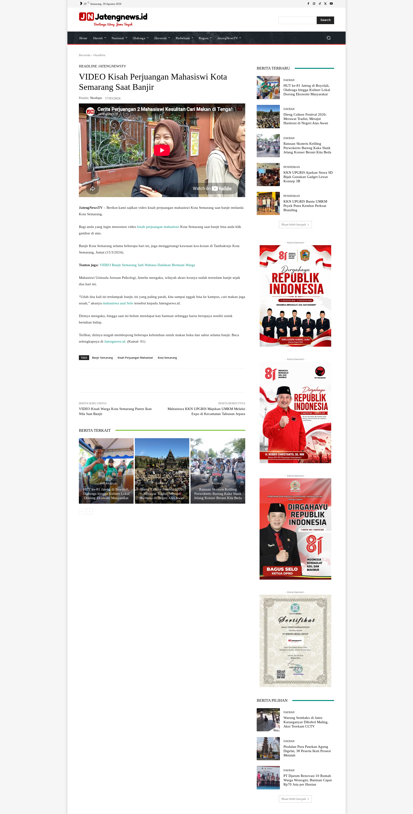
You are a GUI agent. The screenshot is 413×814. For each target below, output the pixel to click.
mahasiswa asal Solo (118, 303)
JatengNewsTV (112, 66)
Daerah (105, 483)
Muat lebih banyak (294, 224)
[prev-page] (82, 511)
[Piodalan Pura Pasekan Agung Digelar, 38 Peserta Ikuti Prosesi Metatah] (268, 748)
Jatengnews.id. (114, 341)
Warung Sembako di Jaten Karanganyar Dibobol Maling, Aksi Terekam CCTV (305, 722)
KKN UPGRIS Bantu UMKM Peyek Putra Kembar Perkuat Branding (305, 205)
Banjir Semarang (102, 357)
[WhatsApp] (115, 380)
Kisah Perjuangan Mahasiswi (135, 357)
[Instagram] (314, 4)
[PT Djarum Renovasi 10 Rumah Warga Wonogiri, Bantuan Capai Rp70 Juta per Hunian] (268, 777)
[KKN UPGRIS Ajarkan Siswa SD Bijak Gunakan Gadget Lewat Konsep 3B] (268, 174)
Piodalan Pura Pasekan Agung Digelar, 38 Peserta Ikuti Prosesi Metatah (307, 751)
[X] (325, 4)
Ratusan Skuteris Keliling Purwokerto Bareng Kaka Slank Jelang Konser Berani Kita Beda (218, 493)
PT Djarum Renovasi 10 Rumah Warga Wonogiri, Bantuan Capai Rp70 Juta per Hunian (307, 780)
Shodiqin (96, 97)
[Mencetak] (169, 380)
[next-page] (89, 511)
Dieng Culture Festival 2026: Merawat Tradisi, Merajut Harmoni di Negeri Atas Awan (162, 493)
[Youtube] (331, 4)
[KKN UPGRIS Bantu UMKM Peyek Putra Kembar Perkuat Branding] (268, 203)
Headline (99, 55)
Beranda (84, 55)
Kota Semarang (167, 357)
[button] (328, 37)
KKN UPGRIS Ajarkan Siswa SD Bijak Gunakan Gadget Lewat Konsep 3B (308, 177)
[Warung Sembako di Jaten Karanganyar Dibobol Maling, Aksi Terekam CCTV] (268, 719)
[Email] (158, 380)
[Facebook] (308, 4)
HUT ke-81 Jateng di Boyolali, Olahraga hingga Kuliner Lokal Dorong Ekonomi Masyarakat (106, 493)
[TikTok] (320, 4)
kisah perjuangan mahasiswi (158, 227)
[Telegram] (147, 380)
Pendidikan (291, 167)
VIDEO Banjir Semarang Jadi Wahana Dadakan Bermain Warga (147, 265)
